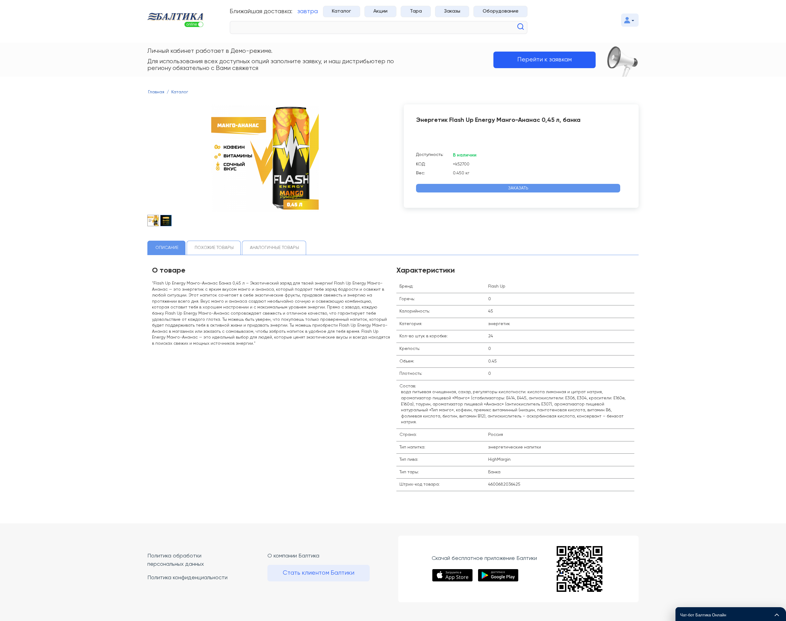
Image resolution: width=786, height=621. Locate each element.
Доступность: (429, 155)
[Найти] (520, 26)
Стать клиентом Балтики (318, 573)
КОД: (421, 164)
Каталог (341, 11)
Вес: (420, 173)
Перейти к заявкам (544, 59)
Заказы (452, 11)
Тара (416, 11)
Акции (380, 11)
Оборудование (501, 11)
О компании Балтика (293, 556)
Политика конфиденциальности (187, 577)
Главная (156, 92)
